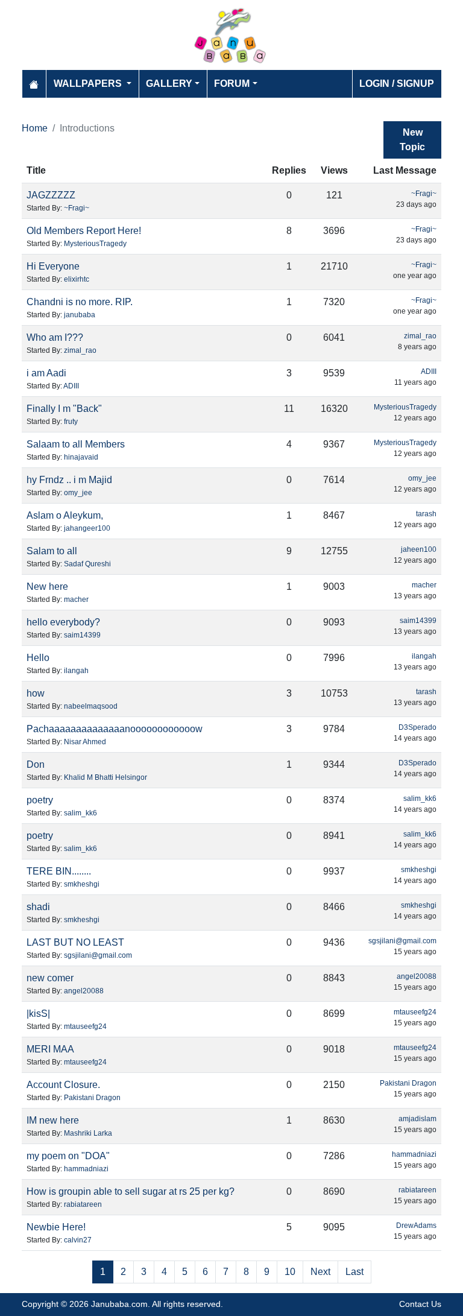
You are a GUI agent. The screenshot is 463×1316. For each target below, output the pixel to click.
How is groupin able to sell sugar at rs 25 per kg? (131, 1191)
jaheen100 (418, 549)
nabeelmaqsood (91, 706)
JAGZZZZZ (51, 195)
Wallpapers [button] (89, 83)
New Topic (412, 139)
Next (320, 1272)
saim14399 (82, 635)
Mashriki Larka (88, 1133)
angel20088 (84, 991)
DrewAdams (416, 1225)
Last (354, 1272)
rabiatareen (83, 1204)
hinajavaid (81, 457)
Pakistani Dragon (92, 1097)
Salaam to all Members (76, 444)
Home (35, 128)
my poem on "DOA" (68, 1156)
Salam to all (52, 551)
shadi (38, 907)
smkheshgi (81, 884)
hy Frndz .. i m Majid (69, 480)
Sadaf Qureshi (87, 564)
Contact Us (420, 1304)
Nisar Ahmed (85, 742)
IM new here (53, 1120)
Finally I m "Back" (64, 408)
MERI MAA (50, 1049)
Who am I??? (55, 337)
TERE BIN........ (59, 871)
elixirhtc (76, 279)
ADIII (71, 386)
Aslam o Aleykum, (65, 515)
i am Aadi (46, 373)
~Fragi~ (76, 208)
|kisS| (38, 1013)
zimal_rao (80, 350)
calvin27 (78, 1240)
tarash (426, 514)
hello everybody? (63, 622)
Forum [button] (232, 83)
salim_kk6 (80, 813)
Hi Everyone (53, 266)
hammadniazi (86, 1169)
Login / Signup (396, 83)
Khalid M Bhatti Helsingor (105, 777)
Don (36, 764)
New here (47, 586)
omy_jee (78, 493)
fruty (71, 421)
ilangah (76, 670)
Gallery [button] (169, 83)
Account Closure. (63, 1085)
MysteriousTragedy (95, 243)
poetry (40, 800)
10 (290, 1272)
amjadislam (417, 1119)
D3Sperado (417, 727)
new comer (50, 978)
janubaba (79, 315)
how (36, 693)
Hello (38, 658)
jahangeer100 (87, 528)
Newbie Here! (56, 1227)
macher (76, 599)
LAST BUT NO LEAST (75, 942)
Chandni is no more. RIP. (80, 302)
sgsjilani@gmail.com (98, 955)
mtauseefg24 (85, 1026)
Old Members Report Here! (84, 231)
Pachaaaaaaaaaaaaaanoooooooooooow (115, 729)
